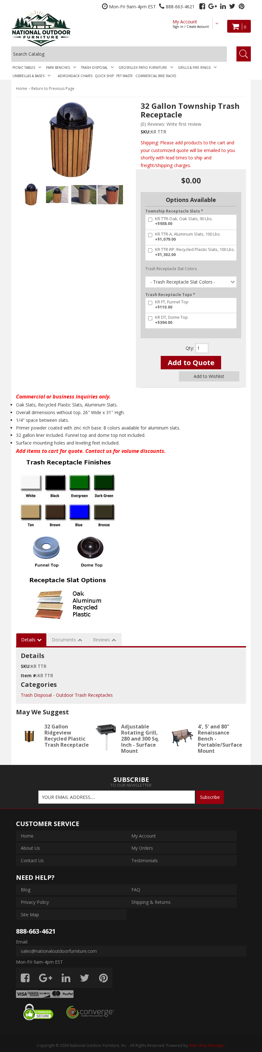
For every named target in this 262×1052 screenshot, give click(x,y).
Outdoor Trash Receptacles (84, 695)
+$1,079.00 (188, 237)
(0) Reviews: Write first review (171, 124)
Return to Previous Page (52, 88)
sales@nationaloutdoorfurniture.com (59, 951)
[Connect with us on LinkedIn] (223, 6)
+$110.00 (172, 304)
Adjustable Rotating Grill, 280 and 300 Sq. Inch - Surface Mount (140, 739)
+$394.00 (171, 320)
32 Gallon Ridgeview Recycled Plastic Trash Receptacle (66, 736)
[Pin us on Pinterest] (241, 6)
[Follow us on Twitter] (232, 6)
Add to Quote (191, 362)
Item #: (29, 675)
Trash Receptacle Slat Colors (171, 268)
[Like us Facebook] (202, 6)
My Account (191, 24)
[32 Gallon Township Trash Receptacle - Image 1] (30, 194)
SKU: (145, 132)
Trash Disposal (36, 695)
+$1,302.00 (195, 252)
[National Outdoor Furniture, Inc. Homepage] (53, 28)
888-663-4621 (36, 931)
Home (21, 88)
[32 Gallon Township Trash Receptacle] (71, 140)
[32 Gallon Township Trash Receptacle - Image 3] (83, 194)
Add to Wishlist (209, 376)
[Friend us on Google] (212, 6)
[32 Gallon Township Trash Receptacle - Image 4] (110, 194)
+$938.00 (184, 221)
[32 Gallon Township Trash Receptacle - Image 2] (57, 194)
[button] (28, 67)
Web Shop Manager (206, 1045)
